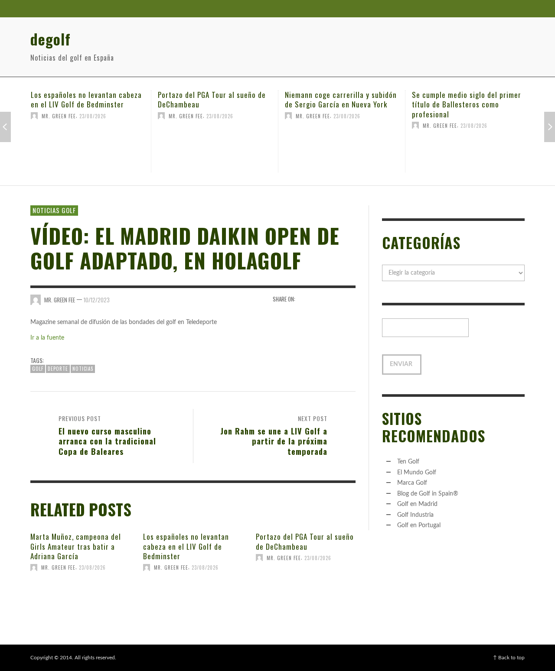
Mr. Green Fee (59, 115)
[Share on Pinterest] (350, 299)
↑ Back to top (509, 657)
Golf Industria (415, 515)
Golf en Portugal (419, 525)
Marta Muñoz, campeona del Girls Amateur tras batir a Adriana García (75, 546)
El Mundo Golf (416, 473)
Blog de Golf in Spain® (427, 494)
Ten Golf (408, 462)
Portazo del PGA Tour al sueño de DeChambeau (212, 99)
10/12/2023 (97, 299)
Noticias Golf (54, 210)
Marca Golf (412, 483)
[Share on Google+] (334, 299)
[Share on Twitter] (320, 299)
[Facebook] (481, 8)
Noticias (82, 368)
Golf (37, 368)
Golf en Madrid (417, 504)
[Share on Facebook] (304, 299)
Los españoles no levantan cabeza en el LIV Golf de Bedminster (86, 99)
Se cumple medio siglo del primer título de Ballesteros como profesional (466, 104)
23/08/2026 (92, 115)
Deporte (58, 368)
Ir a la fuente (47, 338)
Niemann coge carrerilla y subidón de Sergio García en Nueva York (341, 99)
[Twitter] (498, 8)
